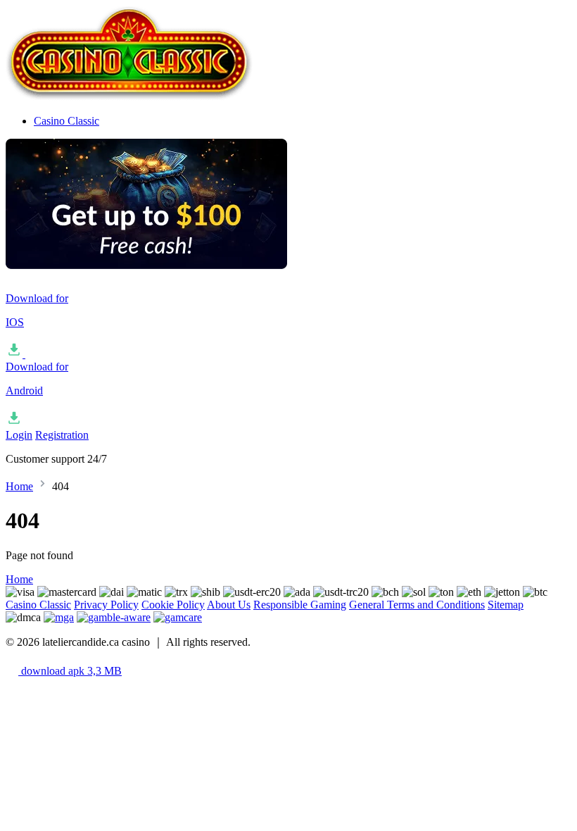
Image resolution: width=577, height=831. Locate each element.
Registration (62, 435)
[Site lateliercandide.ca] (129, 97)
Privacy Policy (106, 605)
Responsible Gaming (299, 605)
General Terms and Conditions (417, 605)
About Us (229, 605)
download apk (70, 671)
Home (19, 486)
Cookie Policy (173, 605)
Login (19, 435)
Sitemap (506, 605)
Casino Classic (66, 121)
